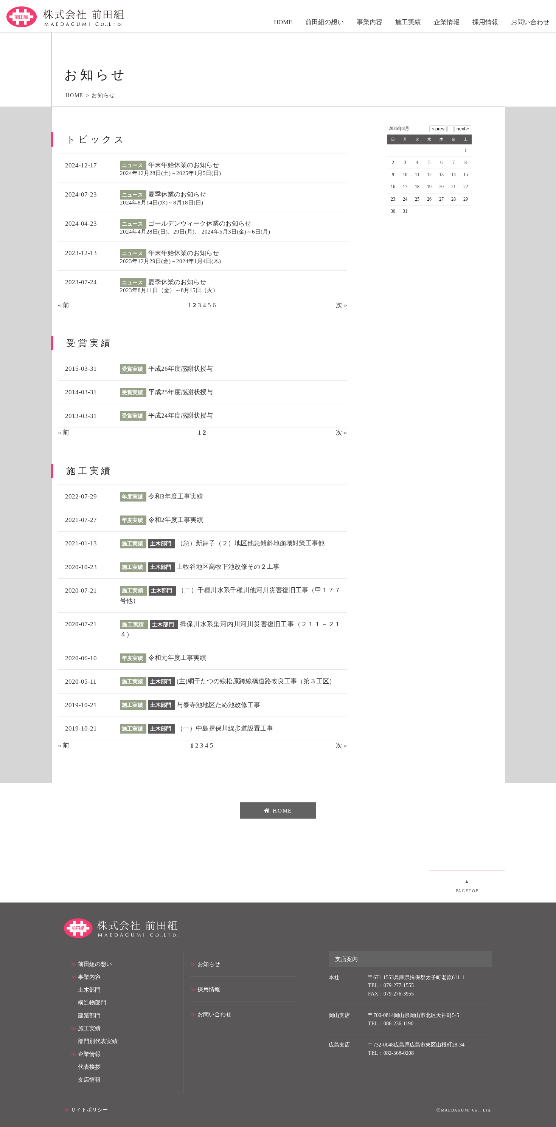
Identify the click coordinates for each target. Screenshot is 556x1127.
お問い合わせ (214, 1014)
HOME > (78, 95)
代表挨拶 (89, 1067)
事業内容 (89, 977)
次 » (341, 305)
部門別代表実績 (98, 1041)
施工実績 (89, 1028)
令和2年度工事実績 (175, 519)
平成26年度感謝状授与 (180, 368)
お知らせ (208, 964)
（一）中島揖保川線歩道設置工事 (225, 728)
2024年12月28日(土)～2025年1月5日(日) (170, 173)
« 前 (63, 305)
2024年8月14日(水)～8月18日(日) (161, 202)
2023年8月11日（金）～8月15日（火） (169, 290)
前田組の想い (95, 964)
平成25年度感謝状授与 (180, 392)
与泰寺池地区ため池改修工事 (218, 705)
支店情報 (89, 1079)
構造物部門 (92, 1002)
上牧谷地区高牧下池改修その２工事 (228, 566)
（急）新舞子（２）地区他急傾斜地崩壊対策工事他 (251, 543)
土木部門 (89, 989)
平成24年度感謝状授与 (180, 415)
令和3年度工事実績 (175, 496)
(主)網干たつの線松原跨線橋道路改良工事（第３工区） (256, 681)
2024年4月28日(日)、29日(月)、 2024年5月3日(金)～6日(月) (195, 231)
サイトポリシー (89, 1110)
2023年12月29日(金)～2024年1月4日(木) (170, 261)
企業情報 (89, 1054)
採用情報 (208, 989)
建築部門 (89, 1015)
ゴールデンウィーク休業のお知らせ (199, 223)
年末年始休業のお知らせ (183, 165)
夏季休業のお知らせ (177, 194)
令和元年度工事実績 (177, 657)
